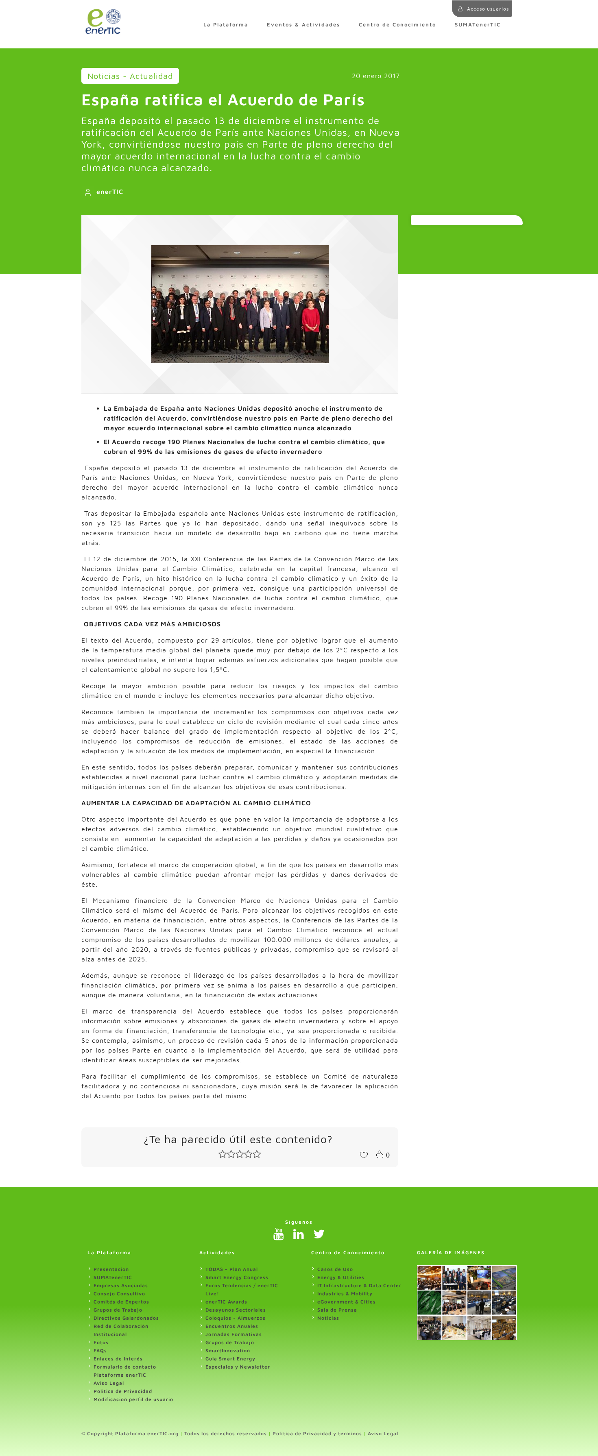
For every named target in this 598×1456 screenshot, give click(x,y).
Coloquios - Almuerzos (235, 1318)
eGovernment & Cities (346, 1302)
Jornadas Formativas (233, 1334)
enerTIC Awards (226, 1302)
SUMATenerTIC (478, 25)
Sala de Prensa (337, 1310)
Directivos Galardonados (126, 1318)
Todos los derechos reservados (225, 1433)
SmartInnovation (227, 1350)
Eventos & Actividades (303, 25)
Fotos (101, 1342)
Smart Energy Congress (236, 1277)
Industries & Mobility (345, 1293)
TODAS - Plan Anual (231, 1269)
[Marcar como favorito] (363, 1154)
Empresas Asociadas (121, 1285)
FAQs (100, 1350)
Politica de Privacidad (123, 1391)
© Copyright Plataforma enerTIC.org (130, 1433)
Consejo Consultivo (119, 1293)
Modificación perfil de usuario (133, 1399)
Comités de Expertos (121, 1302)
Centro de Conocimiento (397, 25)
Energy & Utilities (340, 1277)
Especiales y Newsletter (237, 1367)
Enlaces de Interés (118, 1359)
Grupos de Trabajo (118, 1310)
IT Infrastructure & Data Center (359, 1285)
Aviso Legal (109, 1383)
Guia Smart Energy (230, 1359)
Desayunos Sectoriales (235, 1310)
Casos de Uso (335, 1269)
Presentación (111, 1269)
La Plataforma (225, 25)
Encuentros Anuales (231, 1326)
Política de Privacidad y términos (317, 1433)
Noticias (328, 1318)
